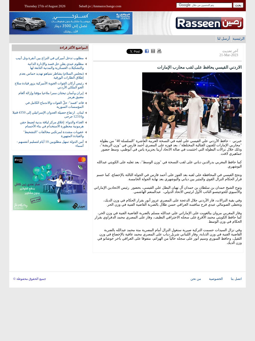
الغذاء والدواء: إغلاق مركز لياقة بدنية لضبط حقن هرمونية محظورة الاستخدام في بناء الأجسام (52, 124)
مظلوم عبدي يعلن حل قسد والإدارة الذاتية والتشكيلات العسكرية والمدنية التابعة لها (56, 66)
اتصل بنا (236, 279)
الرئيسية (239, 38)
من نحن (196, 279)
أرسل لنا (223, 38)
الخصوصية (216, 279)
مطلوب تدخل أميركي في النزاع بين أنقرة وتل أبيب (50, 58)
